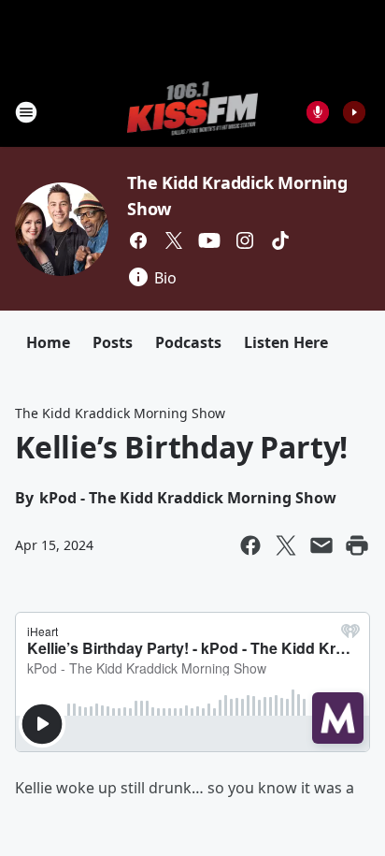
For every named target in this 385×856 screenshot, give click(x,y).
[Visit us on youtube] (209, 240)
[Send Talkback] (318, 112)
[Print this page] (357, 545)
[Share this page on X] (286, 545)
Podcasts (188, 342)
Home (48, 342)
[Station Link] (193, 111)
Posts (113, 342)
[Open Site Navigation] (26, 112)
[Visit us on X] (174, 240)
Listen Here (286, 342)
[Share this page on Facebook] (250, 545)
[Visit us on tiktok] (280, 240)
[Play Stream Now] (354, 112)
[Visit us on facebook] (138, 240)
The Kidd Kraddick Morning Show (120, 413)
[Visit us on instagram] (245, 240)
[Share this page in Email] (321, 545)
